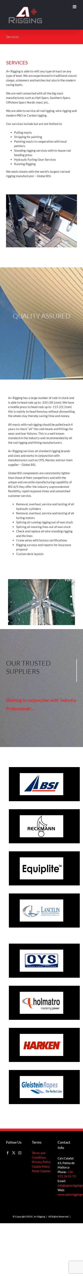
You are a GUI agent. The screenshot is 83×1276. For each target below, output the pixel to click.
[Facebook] (7, 1152)
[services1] (41, 196)
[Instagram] (19, 1152)
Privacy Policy (41, 1162)
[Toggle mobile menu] (75, 7)
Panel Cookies (41, 1171)
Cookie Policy (41, 1166)
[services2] (41, 580)
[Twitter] (13, 1152)
